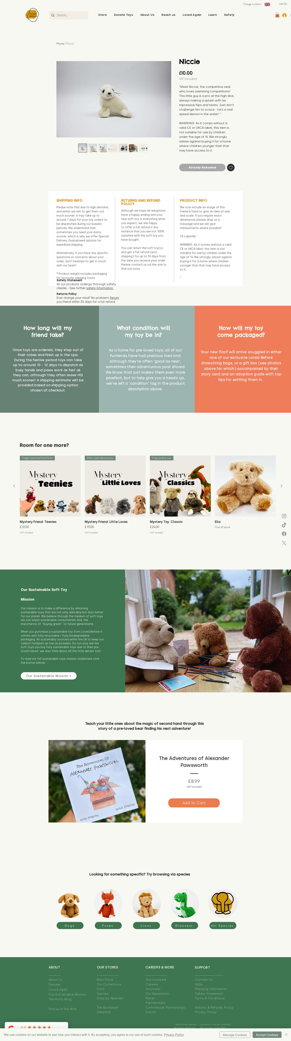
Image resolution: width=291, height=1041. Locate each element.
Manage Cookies (235, 1034)
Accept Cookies (267, 1034)
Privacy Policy (174, 1034)
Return (114, 298)
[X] (284, 543)
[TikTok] (284, 525)
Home (60, 43)
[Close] (286, 1035)
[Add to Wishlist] (231, 167)
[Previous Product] (14, 486)
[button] (147, 15)
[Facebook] (284, 534)
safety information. (100, 288)
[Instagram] (284, 516)
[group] (148, 494)
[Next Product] (281, 486)
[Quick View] (245, 486)
